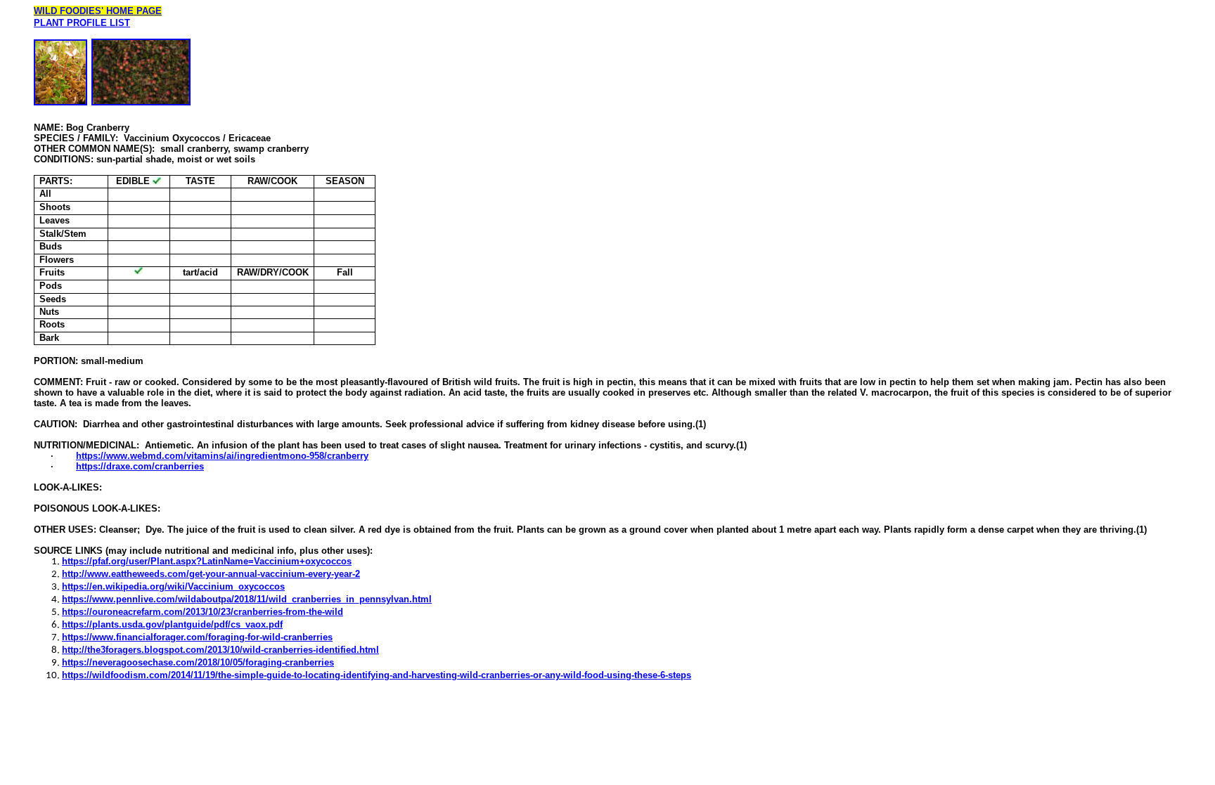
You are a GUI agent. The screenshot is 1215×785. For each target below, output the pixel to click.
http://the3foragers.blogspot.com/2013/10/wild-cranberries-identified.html (220, 649)
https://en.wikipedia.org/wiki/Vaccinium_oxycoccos (173, 586)
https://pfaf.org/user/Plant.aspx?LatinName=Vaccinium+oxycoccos (207, 561)
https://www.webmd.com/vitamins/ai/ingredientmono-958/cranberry (222, 455)
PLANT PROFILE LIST (82, 23)
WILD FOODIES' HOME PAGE (98, 11)
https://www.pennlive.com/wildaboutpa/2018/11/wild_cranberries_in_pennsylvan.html (247, 599)
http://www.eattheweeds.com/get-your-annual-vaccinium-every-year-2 (211, 574)
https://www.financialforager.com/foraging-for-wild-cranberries (197, 637)
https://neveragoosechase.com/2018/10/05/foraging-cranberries (198, 662)
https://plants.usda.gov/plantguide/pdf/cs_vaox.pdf (172, 624)
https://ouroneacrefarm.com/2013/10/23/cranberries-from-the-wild (202, 611)
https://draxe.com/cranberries (140, 466)
